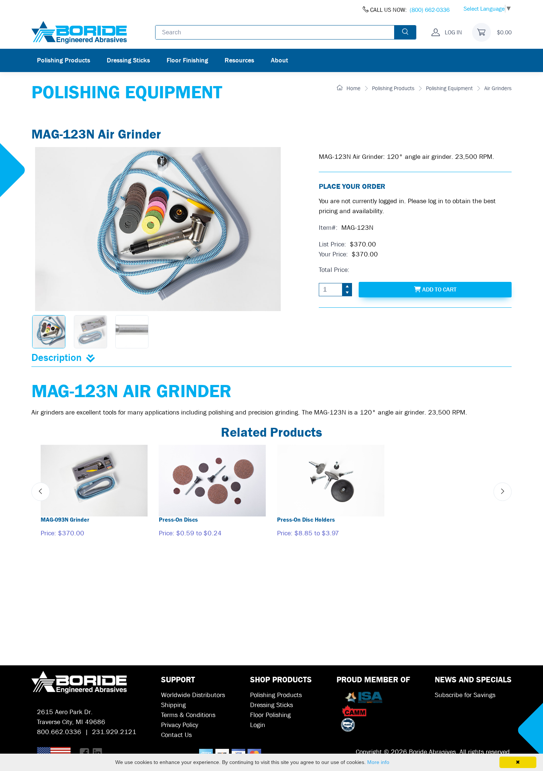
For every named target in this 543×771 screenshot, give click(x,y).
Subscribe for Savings (465, 695)
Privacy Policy (179, 725)
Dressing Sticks (128, 60)
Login (257, 725)
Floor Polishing (270, 715)
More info (378, 762)
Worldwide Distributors (193, 695)
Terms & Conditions (188, 715)
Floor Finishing (187, 60)
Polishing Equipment (449, 88)
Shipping (173, 705)
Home (353, 88)
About (279, 60)
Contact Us (176, 735)
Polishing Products (63, 60)
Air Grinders (498, 88)
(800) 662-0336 (430, 10)
